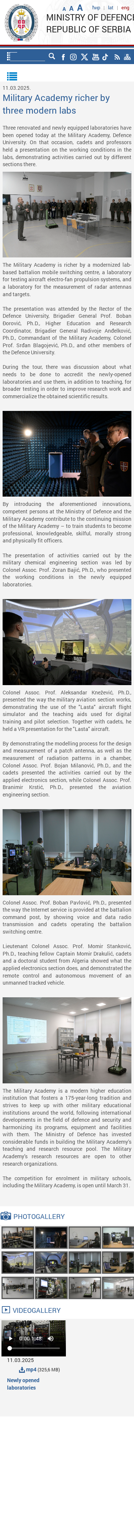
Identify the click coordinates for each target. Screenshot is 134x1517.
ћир (96, 7)
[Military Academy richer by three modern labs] (17, 1237)
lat (111, 7)
